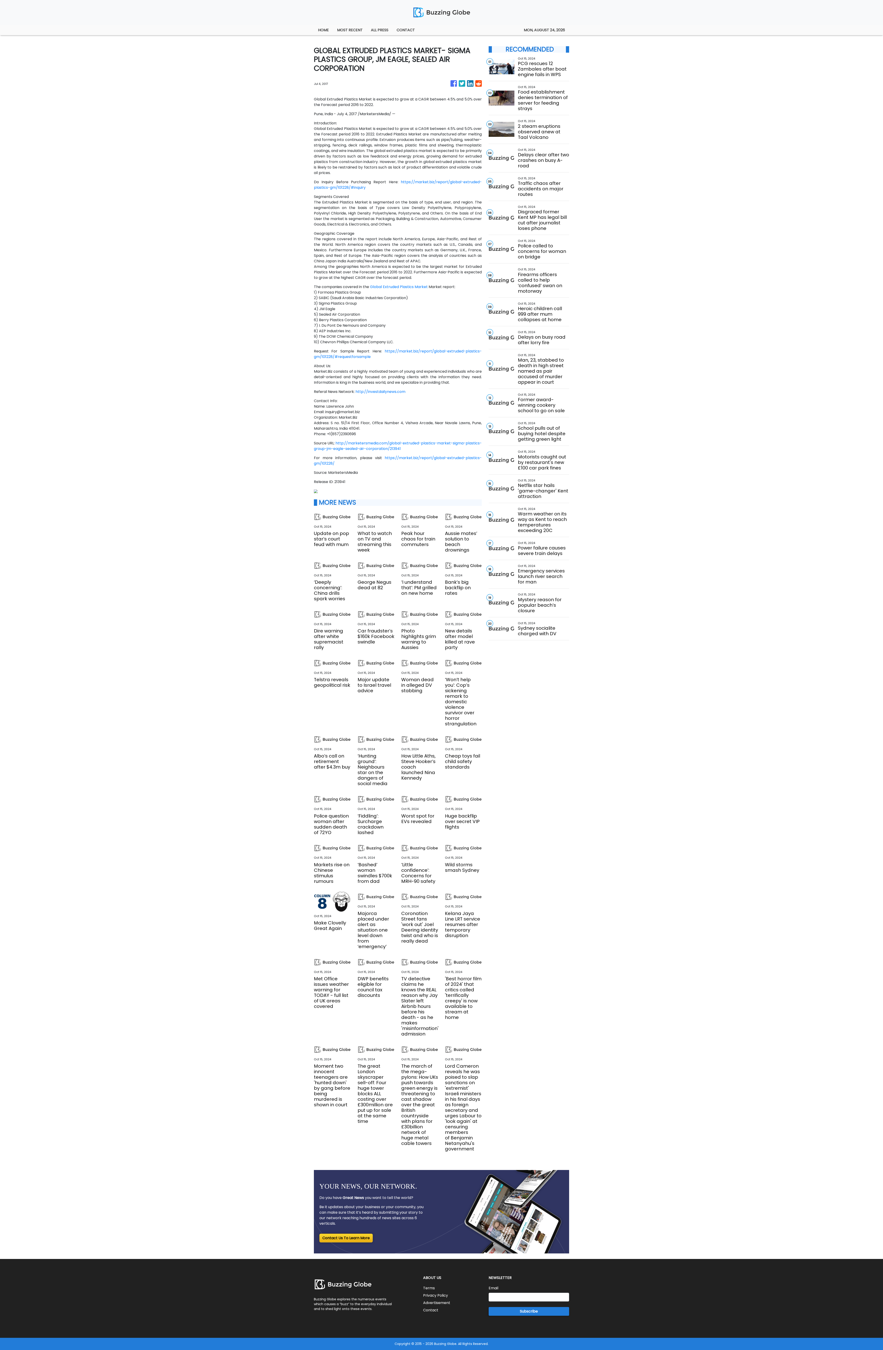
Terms (429, 1288)
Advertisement (436, 1302)
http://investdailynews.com (380, 391)
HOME (323, 30)
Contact (430, 1310)
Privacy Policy (435, 1295)
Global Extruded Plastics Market (399, 286)
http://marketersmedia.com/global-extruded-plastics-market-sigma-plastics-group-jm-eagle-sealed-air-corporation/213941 (398, 445)
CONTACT (406, 30)
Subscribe (529, 1311)
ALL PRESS (379, 30)
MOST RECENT (350, 30)
